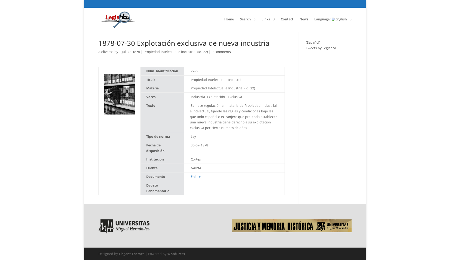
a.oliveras (105, 52)
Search (245, 19)
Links (266, 19)
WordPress (176, 254)
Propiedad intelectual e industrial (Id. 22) (176, 52)
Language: (323, 19)
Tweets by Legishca (321, 48)
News (304, 19)
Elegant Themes (131, 254)
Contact (287, 19)
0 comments (221, 52)
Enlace (196, 176)
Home (229, 19)
